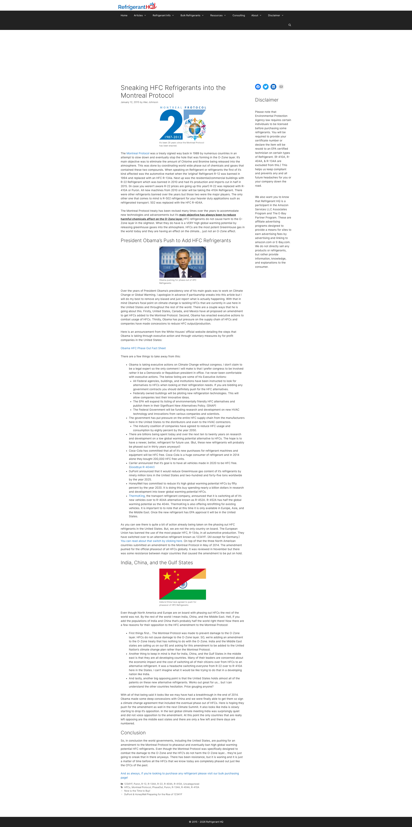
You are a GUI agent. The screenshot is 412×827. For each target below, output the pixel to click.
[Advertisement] (206, 54)
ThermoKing (137, 495)
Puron (137, 783)
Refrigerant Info (162, 15)
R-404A (168, 783)
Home (124, 15)
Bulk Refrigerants (190, 15)
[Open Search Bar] (290, 25)
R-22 (160, 783)
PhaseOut (157, 787)
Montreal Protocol (137, 153)
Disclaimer (274, 15)
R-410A (178, 783)
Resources (216, 15)
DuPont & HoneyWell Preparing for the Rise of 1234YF (153, 794)
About (254, 15)
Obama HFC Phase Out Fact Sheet (143, 348)
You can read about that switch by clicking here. (152, 541)
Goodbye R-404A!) (142, 467)
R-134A (152, 783)
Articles (138, 15)
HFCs (127, 787)
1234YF (128, 783)
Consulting (239, 15)
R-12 (143, 783)
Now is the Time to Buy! (137, 790)
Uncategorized (191, 783)
